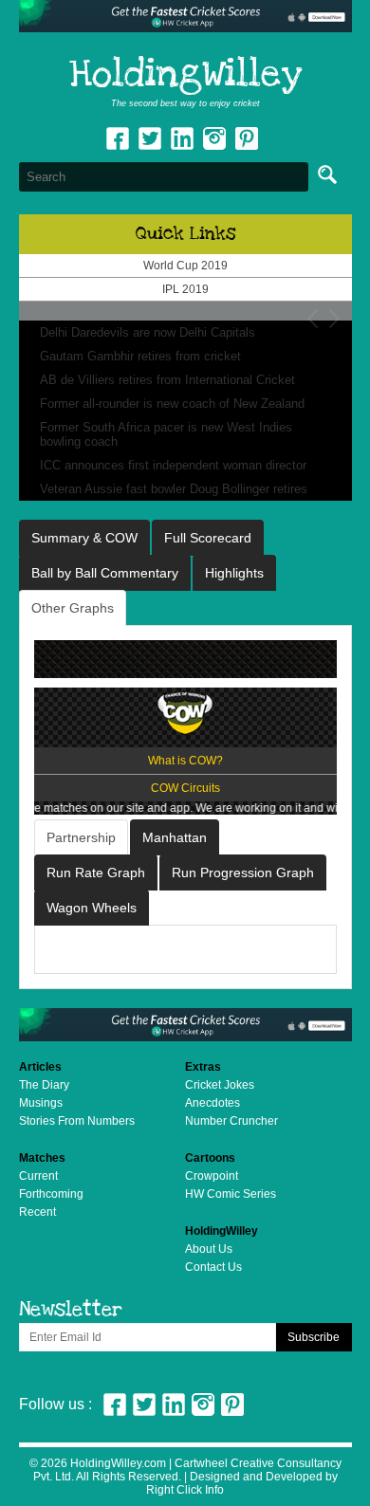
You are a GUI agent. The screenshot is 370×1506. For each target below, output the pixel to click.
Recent (37, 1212)
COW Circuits (185, 788)
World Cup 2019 (185, 265)
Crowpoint (211, 1176)
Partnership (81, 837)
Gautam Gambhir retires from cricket (140, 356)
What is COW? (185, 760)
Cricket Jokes (219, 1085)
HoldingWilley (185, 75)
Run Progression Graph (243, 872)
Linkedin (182, 138)
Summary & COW (84, 537)
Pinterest (232, 1404)
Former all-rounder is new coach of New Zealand (172, 403)
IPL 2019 (185, 289)
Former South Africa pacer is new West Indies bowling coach (166, 434)
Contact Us (213, 1267)
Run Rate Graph (95, 872)
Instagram (214, 138)
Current (38, 1176)
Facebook (117, 138)
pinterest (246, 138)
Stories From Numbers (77, 1121)
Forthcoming (51, 1194)
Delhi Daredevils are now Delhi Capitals (147, 332)
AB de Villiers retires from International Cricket (167, 380)
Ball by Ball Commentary (104, 572)
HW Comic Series (230, 1194)
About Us (208, 1249)
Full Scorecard (207, 537)
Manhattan (174, 837)
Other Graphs (72, 607)
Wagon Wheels (91, 907)
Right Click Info (185, 1490)
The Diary (44, 1085)
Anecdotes (212, 1103)
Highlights (234, 572)
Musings (41, 1103)
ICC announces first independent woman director (173, 465)
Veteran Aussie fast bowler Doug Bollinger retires (173, 489)
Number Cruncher (231, 1121)
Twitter (150, 138)
